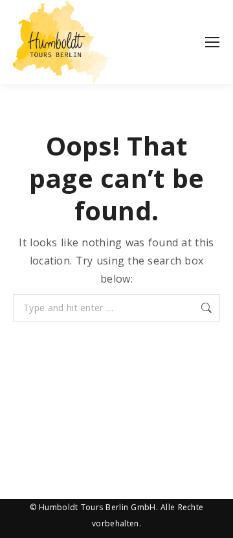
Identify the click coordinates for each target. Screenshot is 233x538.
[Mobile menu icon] (212, 42)
